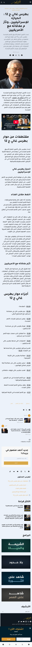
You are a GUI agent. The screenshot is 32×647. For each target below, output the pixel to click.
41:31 (28, 392)
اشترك (16, 463)
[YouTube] (17, 471)
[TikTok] (10, 471)
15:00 (28, 341)
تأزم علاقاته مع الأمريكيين (19, 492)
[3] (27, 527)
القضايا (17, 8)
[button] (30, 2)
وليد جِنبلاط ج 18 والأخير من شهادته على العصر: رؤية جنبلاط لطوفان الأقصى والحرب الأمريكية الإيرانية (13, 517)
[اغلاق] (30, 628)
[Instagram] (21, 471)
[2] (27, 517)
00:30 (28, 311)
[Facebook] (28, 471)
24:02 (28, 356)
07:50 (28, 326)
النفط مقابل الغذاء (21, 488)
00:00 (28, 306)
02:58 (28, 319)
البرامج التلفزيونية (23, 8)
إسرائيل (27, 403)
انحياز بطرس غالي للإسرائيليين (17, 485)
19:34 (20, 351)
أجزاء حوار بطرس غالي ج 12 (20, 495)
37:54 (28, 385)
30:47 (28, 370)
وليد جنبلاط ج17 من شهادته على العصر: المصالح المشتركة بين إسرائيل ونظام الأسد (12, 526)
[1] (27, 508)
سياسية (7, 8)
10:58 (28, 333)
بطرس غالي (12, 8)
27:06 (28, 363)
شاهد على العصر (16, 10)
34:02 (28, 378)
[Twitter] (25, 471)
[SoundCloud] (14, 471)
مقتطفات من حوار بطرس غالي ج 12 (18, 481)
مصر (12, 403)
